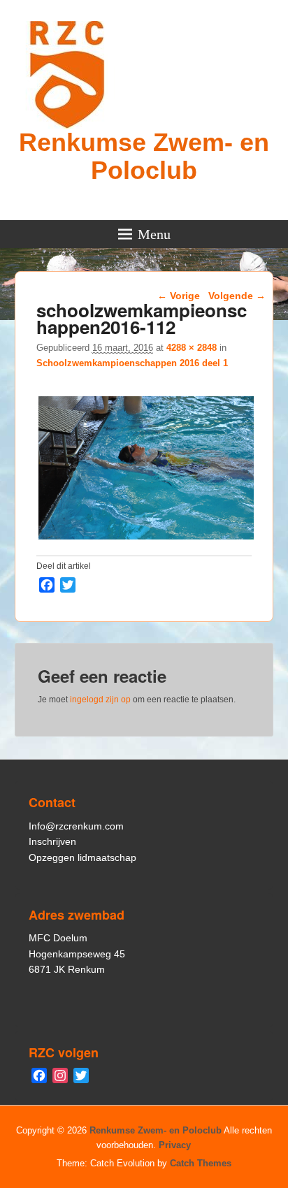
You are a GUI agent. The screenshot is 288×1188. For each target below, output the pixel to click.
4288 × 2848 (191, 347)
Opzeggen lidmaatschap (82, 857)
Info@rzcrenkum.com (76, 826)
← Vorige (178, 295)
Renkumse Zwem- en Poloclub (144, 156)
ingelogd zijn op (100, 699)
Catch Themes (200, 1163)
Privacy (175, 1145)
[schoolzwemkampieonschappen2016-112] (146, 539)
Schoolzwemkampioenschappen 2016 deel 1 (132, 363)
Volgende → (237, 295)
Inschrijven (52, 841)
